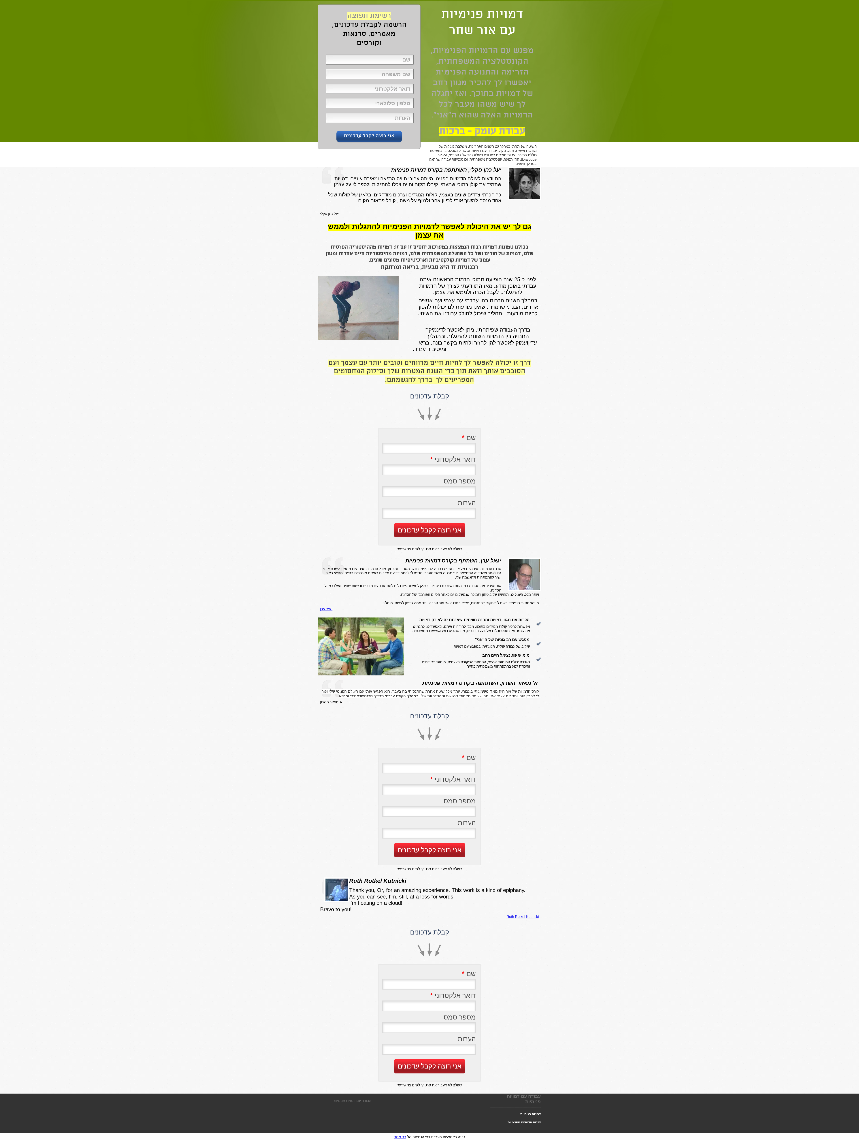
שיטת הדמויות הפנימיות (524, 1122)
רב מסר (400, 1137)
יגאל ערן (326, 609)
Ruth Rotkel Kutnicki (522, 917)
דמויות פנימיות (530, 1114)
